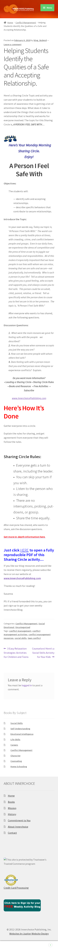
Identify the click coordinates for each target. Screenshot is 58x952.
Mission (12, 808)
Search (29, 946)
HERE (24, 550)
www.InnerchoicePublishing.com (22, 578)
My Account (9, 946)
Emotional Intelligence (21, 734)
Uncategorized (22, 627)
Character (15, 755)
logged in (27, 685)
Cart (45, 943)
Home (10, 22)
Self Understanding (20, 728)
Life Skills (15, 739)
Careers (14, 745)
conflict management (20, 630)
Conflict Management (25, 22)
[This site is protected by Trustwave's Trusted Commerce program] (29, 862)
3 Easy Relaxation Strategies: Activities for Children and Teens (16, 652)
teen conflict (34, 638)
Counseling (16, 761)
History (12, 814)
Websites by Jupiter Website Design (29, 933)
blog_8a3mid (40, 40)
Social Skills (16, 723)
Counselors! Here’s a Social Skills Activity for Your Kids (43, 652)
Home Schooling (18, 766)
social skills (21, 638)
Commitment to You (19, 820)
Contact (12, 832)
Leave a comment (12, 44)
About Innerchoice (18, 826)
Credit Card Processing (16, 887)
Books (11, 801)
